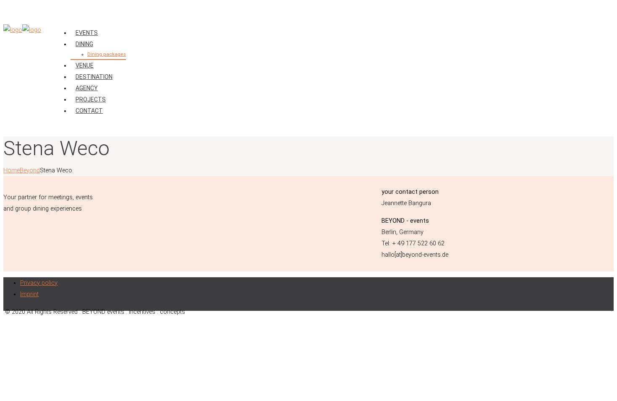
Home (11, 170)
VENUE (85, 65)
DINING (84, 44)
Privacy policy (39, 282)
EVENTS (87, 32)
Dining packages (106, 54)
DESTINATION (94, 76)
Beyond (30, 170)
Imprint (29, 294)
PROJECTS (91, 99)
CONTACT (89, 110)
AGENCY (87, 88)
